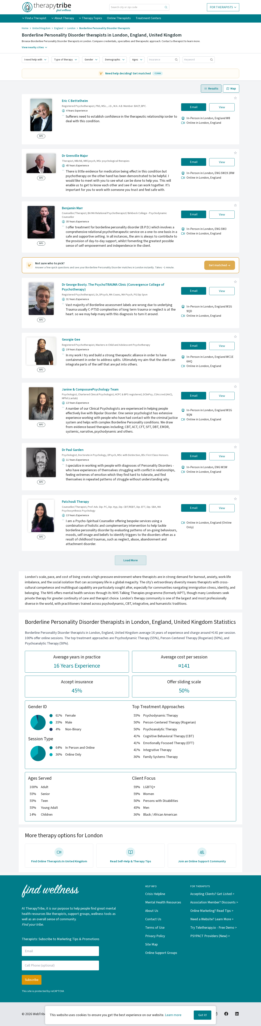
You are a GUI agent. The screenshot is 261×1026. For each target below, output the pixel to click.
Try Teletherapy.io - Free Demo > (213, 927)
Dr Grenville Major (75, 155)
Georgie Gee (71, 339)
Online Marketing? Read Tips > (211, 910)
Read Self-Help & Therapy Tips (130, 861)
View (222, 107)
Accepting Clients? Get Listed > (212, 894)
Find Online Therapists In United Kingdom (59, 861)
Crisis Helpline (155, 894)
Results (213, 88)
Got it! (202, 1015)
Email (194, 107)
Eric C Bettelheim (75, 100)
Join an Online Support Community (202, 861)
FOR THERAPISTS (221, 7)
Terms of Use (155, 927)
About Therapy (64, 18)
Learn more (173, 1015)
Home (25, 28)
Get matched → (219, 265)
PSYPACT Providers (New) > (210, 936)
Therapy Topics (92, 18)
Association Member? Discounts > (214, 902)
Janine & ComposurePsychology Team (90, 389)
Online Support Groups (161, 952)
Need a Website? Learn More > (211, 919)
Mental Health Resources (163, 902)
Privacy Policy (155, 936)
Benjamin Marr (72, 208)
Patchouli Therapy (75, 501)
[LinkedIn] (237, 1013)
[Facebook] (226, 1013)
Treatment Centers (148, 18)
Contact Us (153, 919)
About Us (151, 910)
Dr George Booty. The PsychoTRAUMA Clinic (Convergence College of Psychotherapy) (113, 287)
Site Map (151, 944)
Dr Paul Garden (72, 450)
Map (233, 88)
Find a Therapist (35, 18)
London (71, 28)
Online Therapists (119, 18)
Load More (130, 560)
